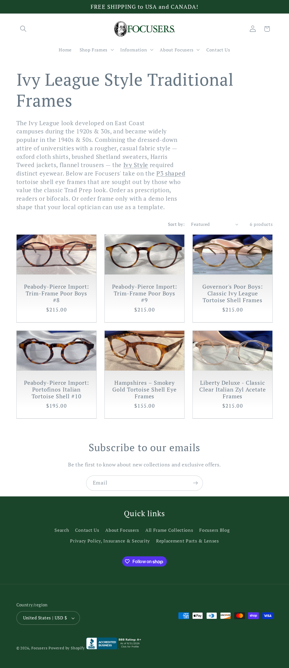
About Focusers (122, 530)
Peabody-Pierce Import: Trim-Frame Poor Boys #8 (56, 293)
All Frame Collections (169, 530)
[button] (23, 29)
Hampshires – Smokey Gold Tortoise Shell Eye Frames (144, 389)
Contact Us (87, 530)
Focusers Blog (214, 530)
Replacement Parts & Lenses (187, 541)
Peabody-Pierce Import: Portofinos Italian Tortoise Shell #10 (56, 389)
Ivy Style (135, 165)
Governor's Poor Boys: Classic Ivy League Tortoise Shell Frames (232, 293)
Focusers (39, 648)
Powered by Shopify (67, 648)
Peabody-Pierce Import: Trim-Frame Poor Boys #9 (144, 293)
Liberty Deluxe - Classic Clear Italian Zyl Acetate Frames (232, 389)
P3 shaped (170, 173)
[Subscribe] (195, 483)
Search (61, 530)
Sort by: (176, 224)
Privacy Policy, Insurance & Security (110, 541)
